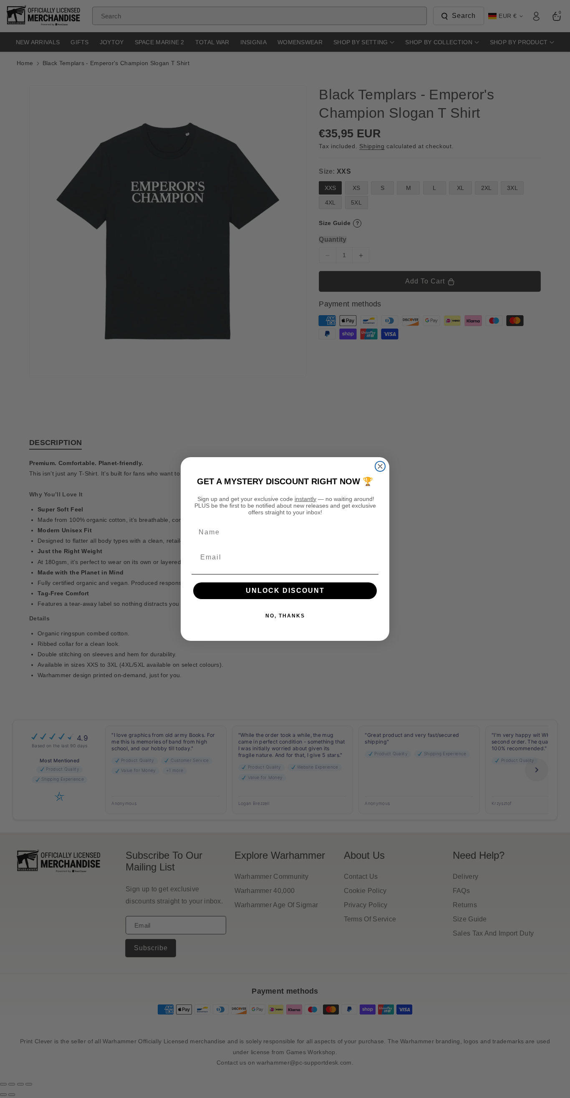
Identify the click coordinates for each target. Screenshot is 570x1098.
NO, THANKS (285, 616)
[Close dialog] (380, 466)
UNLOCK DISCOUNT (285, 590)
